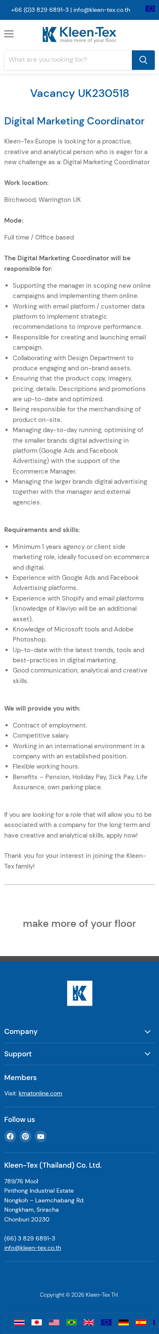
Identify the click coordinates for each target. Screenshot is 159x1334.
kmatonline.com (40, 1093)
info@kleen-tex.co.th (101, 10)
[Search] (143, 60)
